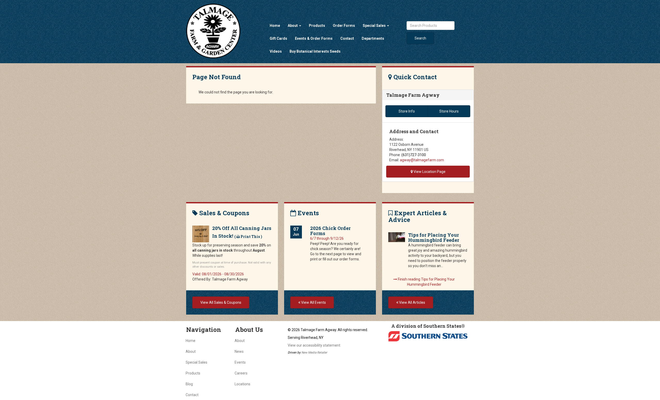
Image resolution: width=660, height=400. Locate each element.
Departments (373, 38)
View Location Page (429, 172)
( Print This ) (248, 236)
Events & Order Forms (314, 38)
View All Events (313, 302)
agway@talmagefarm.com (422, 160)
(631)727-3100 (413, 155)
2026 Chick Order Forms (330, 230)
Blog (189, 384)
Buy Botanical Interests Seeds (315, 51)
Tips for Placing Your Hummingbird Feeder (433, 237)
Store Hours (449, 111)
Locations (242, 384)
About (191, 351)
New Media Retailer (314, 352)
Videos (276, 51)
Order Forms (344, 25)
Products (317, 25)
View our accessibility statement (314, 345)
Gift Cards (278, 38)
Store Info (407, 111)
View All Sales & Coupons (220, 302)
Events (240, 362)
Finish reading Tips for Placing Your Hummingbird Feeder (426, 281)
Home (275, 25)
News (239, 351)
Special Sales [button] (374, 25)
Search (420, 38)
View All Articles (411, 302)
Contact (347, 38)
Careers (241, 373)
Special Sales (196, 362)
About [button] (293, 25)
